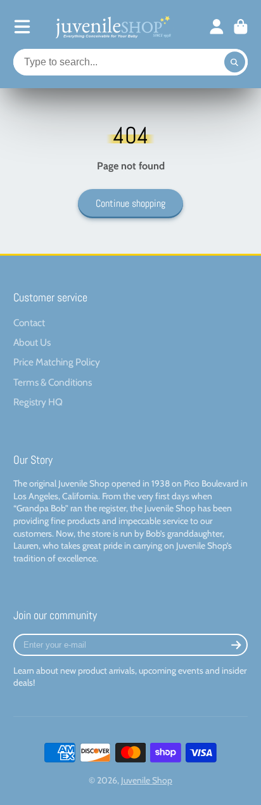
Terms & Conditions (52, 382)
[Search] (235, 62)
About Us (32, 342)
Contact (29, 323)
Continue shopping (130, 203)
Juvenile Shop (146, 780)
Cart (240, 26)
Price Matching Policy (56, 362)
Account (216, 26)
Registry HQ (38, 402)
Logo (112, 26)
